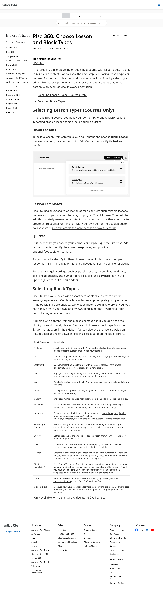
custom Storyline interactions (110, 418)
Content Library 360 (15, 73)
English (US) (14, 532)
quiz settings (58, 271)
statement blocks (99, 365)
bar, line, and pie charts (112, 444)
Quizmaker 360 (13, 99)
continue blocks (74, 455)
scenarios (78, 416)
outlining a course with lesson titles (97, 69)
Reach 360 (11, 69)
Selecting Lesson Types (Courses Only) (62, 94)
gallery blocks (91, 399)
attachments (80, 407)
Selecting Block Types (52, 101)
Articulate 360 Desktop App (17, 84)
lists (83, 382)
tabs (116, 413)
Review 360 (11, 65)
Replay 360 (11, 108)
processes (68, 416)
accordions (107, 413)
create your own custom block (71, 489)
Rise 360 (10, 52)
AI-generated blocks (95, 348)
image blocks (92, 390)
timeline (86, 418)
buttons (78, 418)
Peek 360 (10, 112)
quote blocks (107, 373)
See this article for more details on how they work (84, 228)
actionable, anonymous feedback (77, 435)
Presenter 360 (13, 95)
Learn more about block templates (96, 472)
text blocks (89, 356)
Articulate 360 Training (17, 78)
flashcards (68, 418)
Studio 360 (11, 90)
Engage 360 (12, 103)
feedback (50, 251)
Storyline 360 (12, 56)
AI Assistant (11, 47)
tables (80, 359)
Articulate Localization (16, 60)
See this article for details (113, 263)
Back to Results (123, 35)
